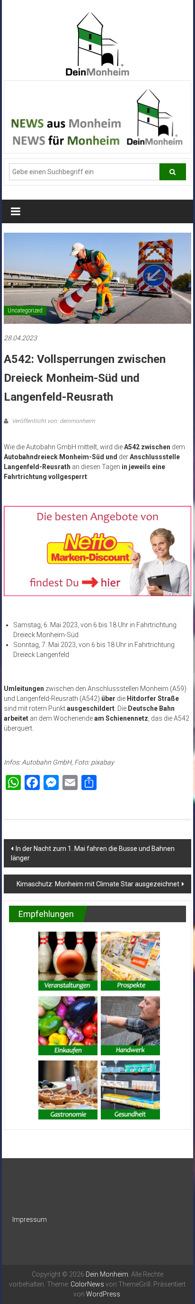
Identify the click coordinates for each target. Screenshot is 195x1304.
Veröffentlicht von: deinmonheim (52, 421)
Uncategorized (25, 310)
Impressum (29, 1219)
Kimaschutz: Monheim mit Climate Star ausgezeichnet (98, 884)
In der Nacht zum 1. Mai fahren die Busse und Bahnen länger (93, 853)
